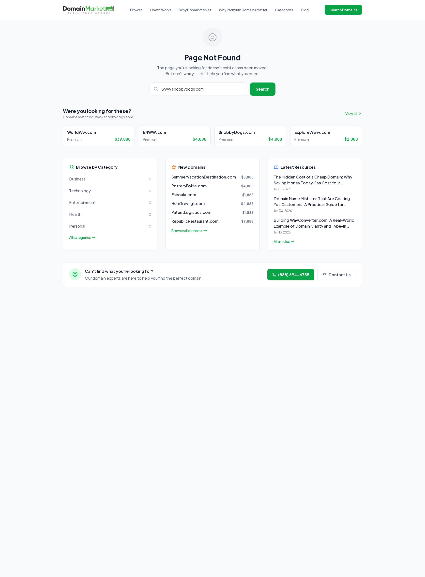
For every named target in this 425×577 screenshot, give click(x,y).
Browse (136, 10)
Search (263, 89)
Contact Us (339, 274)
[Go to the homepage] (88, 10)
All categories (80, 237)
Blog (305, 10)
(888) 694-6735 (293, 274)
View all (351, 113)
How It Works (160, 10)
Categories (284, 10)
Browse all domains (186, 230)
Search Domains (343, 10)
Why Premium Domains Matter (243, 10)
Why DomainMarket (195, 10)
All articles (282, 241)
